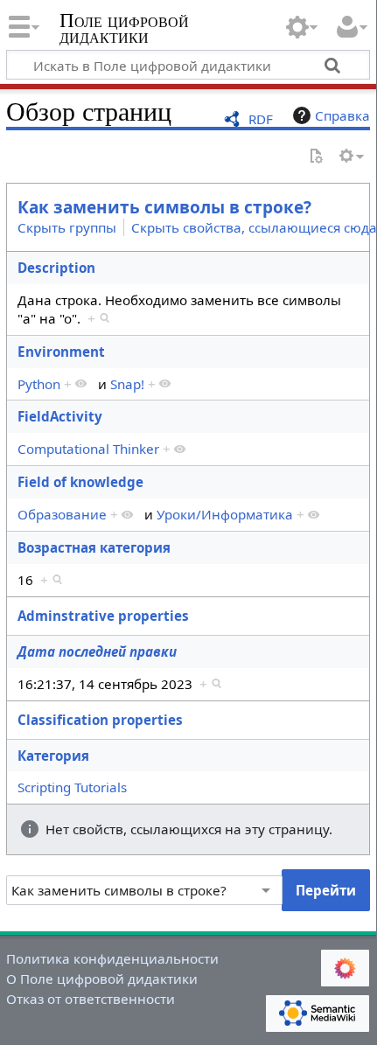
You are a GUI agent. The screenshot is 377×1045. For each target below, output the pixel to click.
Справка (342, 115)
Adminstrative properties (103, 615)
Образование (62, 514)
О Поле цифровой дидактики (102, 978)
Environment (61, 351)
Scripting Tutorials (72, 787)
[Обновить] (316, 157)
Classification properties (100, 719)
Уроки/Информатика (225, 514)
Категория (53, 755)
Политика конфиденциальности (112, 958)
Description (56, 267)
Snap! (127, 384)
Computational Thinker (88, 448)
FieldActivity (59, 416)
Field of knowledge (80, 482)
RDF (260, 119)
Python (38, 384)
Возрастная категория (94, 547)
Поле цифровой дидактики (124, 30)
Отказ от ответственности (90, 998)
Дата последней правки (97, 651)
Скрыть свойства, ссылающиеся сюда (254, 227)
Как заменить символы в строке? (164, 207)
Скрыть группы (66, 227)
